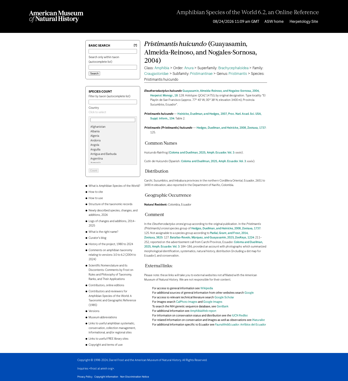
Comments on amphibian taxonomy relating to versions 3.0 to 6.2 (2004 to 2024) (112, 255)
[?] (135, 45)
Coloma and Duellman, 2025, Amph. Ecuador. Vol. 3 (201, 152)
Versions (94, 311)
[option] (114, 127)
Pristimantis (238, 74)
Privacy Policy (84, 377)
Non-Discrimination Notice (134, 377)
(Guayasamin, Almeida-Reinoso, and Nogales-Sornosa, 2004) (200, 52)
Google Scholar (224, 297)
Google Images (212, 302)
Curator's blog (97, 238)
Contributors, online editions (106, 285)
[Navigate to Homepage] (56, 16)
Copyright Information (106, 377)
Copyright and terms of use (106, 344)
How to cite (96, 192)
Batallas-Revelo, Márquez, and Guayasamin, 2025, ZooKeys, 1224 (212, 237)
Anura (189, 68)
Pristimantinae (201, 74)
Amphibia (161, 68)
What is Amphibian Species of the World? (114, 186)
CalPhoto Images (186, 302)
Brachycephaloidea (233, 68)
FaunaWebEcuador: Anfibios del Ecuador (240, 324)
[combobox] (113, 112)
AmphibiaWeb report (203, 311)
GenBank (222, 306)
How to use (96, 198)
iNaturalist (258, 320)
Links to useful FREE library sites (108, 338)
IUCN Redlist (240, 315)
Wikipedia (206, 288)
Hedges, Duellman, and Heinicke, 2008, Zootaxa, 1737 (231, 127)
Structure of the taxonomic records (111, 204)
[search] (112, 131)
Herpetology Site (304, 22)
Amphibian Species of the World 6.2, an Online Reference (247, 12)
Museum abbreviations (103, 317)
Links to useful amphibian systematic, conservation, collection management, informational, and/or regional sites (112, 328)
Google (249, 292)
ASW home (274, 22)
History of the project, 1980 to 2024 (111, 244)
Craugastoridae (156, 74)
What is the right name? (103, 232)
